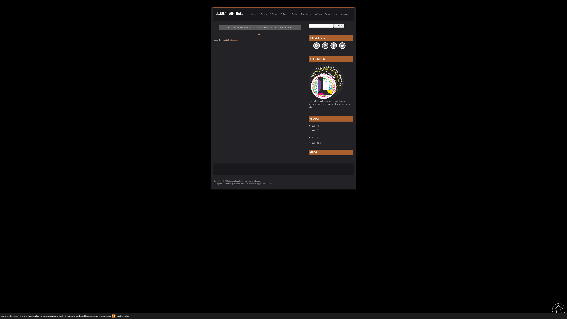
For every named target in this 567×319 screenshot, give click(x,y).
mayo (314, 130)
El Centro (263, 14)
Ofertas (318, 14)
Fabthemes (227, 183)
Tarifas (295, 14)
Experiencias (306, 14)
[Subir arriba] (558, 310)
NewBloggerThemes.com (262, 183)
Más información (123, 316)
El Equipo (285, 14)
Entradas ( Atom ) (233, 40)
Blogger (257, 181)
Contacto (345, 14)
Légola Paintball (229, 13)
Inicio (253, 14)
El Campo (274, 14)
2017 (314, 125)
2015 (314, 137)
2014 (314, 142)
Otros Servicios (331, 14)
